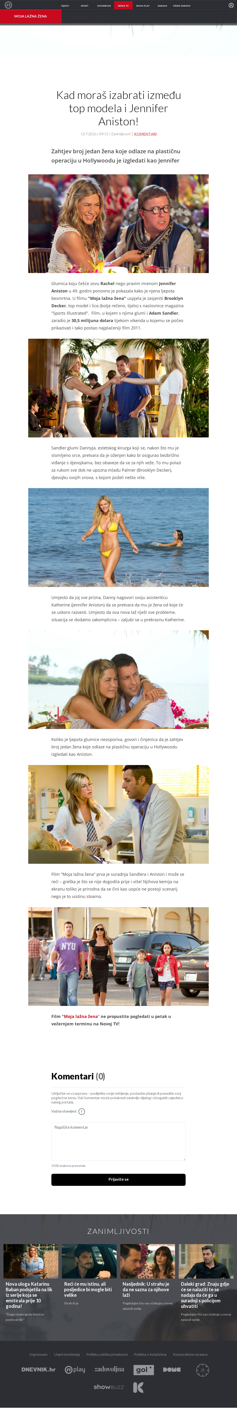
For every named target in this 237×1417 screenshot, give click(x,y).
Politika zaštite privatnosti (107, 1354)
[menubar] (231, 5)
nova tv (123, 5)
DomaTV (172, 1370)
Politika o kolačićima (150, 1354)
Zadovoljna (109, 1370)
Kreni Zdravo (138, 1387)
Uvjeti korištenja (67, 1354)
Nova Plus (75, 1370)
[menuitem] (231, 5)
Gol (144, 1370)
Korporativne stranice (190, 1354)
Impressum (38, 1354)
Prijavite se (119, 1179)
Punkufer (202, 1370)
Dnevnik (39, 1370)
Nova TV (10, 5)
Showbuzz (109, 1387)
